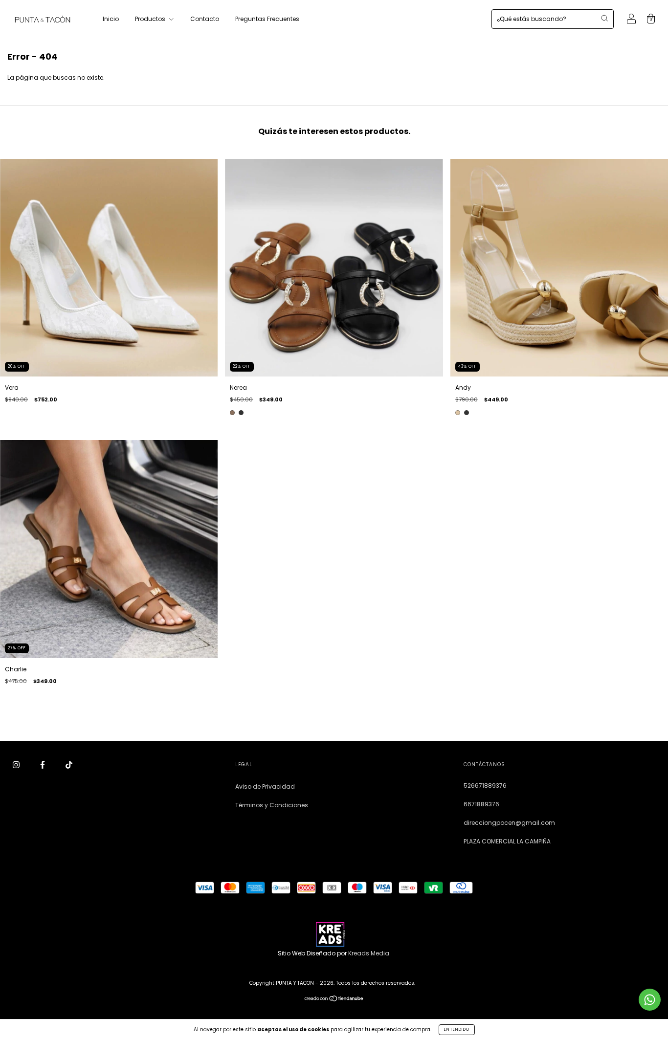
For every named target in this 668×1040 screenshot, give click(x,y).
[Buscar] (604, 18)
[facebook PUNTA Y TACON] (43, 765)
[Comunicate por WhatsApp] (650, 1000)
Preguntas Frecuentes (267, 19)
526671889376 (485, 785)
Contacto (204, 19)
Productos (151, 19)
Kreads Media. (369, 953)
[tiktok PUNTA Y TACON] (69, 765)
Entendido (456, 1029)
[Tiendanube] (334, 1000)
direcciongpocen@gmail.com (509, 823)
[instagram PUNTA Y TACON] (16, 765)
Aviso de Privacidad (265, 786)
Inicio (111, 19)
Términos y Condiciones (271, 805)
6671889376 (481, 804)
